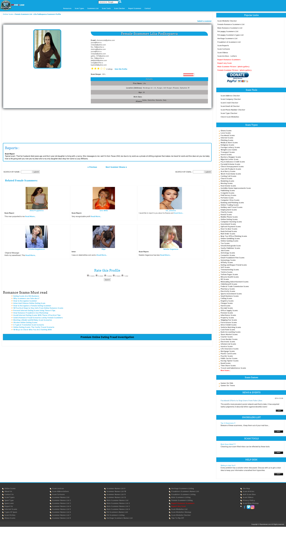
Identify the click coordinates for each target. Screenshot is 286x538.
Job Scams (225, 250)
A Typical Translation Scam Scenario (28, 325)
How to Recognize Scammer (25, 301)
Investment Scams (228, 224)
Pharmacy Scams (228, 289)
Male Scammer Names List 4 (118, 509)
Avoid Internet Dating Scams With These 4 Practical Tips (37, 315)
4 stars (100, 276)
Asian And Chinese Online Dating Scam (29, 303)
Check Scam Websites (230, 117)
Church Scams (226, 178)
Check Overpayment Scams (232, 166)
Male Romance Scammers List (229, 28)
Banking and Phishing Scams (232, 202)
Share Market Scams (229, 334)
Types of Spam (10, 512)
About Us (8, 491)
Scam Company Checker (231, 99)
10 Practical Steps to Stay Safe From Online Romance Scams (38, 308)
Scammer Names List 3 (61, 503)
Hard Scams (225, 306)
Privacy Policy (249, 500)
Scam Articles (248, 491)
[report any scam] (233, 78)
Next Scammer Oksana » (116, 167)
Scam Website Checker (227, 21)
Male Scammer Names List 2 (118, 503)
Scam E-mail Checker (229, 103)
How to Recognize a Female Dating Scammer (32, 306)
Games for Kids (227, 383)
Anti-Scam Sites (249, 494)
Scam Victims (9, 515)
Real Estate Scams (228, 186)
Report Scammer (134, 8)
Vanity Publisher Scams (230, 248)
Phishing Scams (227, 140)
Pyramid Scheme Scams (230, 164)
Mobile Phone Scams (229, 217)
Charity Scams (226, 212)
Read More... (30, 216)
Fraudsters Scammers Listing (183, 494)
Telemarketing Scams (230, 270)
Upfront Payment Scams (231, 226)
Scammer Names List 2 (61, 500)
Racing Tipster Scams (230, 361)
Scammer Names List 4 (61, 506)
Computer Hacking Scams (231, 222)
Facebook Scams (228, 135)
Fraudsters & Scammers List (229, 42)
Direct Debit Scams (229, 325)
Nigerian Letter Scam (229, 159)
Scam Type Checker (229, 113)
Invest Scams (226, 154)
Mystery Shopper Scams (231, 157)
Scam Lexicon (58, 488)
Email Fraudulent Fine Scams (232, 258)
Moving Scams (227, 183)
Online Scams (8, 14)
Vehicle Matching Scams (231, 327)
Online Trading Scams (230, 205)
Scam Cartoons (223, 49)
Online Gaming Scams (229, 241)
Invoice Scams (227, 346)
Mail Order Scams (228, 234)
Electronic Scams (228, 342)
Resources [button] (67, 8)
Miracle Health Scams (230, 277)
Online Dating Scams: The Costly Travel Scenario (33, 327)
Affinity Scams (227, 262)
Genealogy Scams (228, 260)
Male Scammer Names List (117, 500)
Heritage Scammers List (227, 38)
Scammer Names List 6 (61, 512)
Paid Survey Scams (228, 195)
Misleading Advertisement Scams (234, 282)
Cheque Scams (227, 303)
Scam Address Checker (230, 96)
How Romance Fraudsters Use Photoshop (30, 313)
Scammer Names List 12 (116, 497)
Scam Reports (223, 45)
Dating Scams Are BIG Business (26, 296)
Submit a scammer (204, 21)
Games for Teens (228, 385)
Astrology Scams (228, 253)
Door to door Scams (229, 229)
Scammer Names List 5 (61, 509)
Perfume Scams (227, 198)
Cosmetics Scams (228, 255)
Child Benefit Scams (229, 284)
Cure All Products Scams (231, 169)
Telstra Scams (226, 272)
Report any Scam (224, 63)
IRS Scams (225, 279)
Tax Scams (225, 243)
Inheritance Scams (228, 315)
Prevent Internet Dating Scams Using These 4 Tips (34, 310)
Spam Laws (9, 503)
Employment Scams (229, 210)
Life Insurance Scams (230, 349)
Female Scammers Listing (182, 500)
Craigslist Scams (227, 193)
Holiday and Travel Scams (231, 207)
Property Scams (227, 318)
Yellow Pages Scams (229, 274)
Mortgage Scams (228, 351)
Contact (148, 8)
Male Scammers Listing (180, 497)
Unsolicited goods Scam (231, 246)
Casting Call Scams (228, 176)
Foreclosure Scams (229, 322)
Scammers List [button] (93, 8)
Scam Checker (119, 8)
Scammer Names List (60, 497)
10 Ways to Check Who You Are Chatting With (32, 330)
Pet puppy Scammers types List (230, 35)
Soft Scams (225, 267)
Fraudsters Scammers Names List (185, 491)
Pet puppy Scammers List (227, 31)
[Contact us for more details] (278, 474)
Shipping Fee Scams (229, 320)
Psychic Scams (227, 356)
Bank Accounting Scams (231, 332)
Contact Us (9, 494)
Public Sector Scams (229, 358)
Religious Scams (227, 145)
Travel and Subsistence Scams (233, 368)
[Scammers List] (278, 431)
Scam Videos (222, 52)
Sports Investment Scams (231, 294)
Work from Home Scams (231, 174)
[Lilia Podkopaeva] (47, 49)
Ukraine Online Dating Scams (25, 322)
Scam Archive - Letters (227, 56)
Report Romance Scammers (229, 60)
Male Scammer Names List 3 (118, 506)
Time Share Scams (228, 365)
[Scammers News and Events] (279, 410)
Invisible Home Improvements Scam (236, 188)
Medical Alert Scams (229, 142)
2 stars (117, 276)
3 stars (109, 276)
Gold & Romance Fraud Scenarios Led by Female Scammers (38, 318)
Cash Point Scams (228, 330)
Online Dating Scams (229, 219)
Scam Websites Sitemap (181, 512)
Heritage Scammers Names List (120, 518)
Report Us (8, 506)
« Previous (92, 167)
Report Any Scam (178, 506)
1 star (126, 276)
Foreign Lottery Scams (230, 147)
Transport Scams (228, 152)
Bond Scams (226, 363)
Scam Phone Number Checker (233, 110)
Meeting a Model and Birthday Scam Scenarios (32, 320)
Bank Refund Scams (229, 231)
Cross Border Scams (229, 339)
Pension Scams (227, 313)
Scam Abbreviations (60, 491)
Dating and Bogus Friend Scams (234, 265)
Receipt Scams (227, 308)
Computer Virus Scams (230, 200)
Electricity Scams (228, 291)
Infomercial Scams (228, 344)
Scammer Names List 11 (116, 494)
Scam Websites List (179, 509)
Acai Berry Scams (228, 171)
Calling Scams (226, 298)
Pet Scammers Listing (115, 515)
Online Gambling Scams (230, 238)
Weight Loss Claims (229, 150)
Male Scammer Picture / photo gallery (233, 66)
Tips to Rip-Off (177, 518)
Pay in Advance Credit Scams (233, 162)
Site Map (246, 488)
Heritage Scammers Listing (182, 488)
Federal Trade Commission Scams (235, 286)
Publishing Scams (228, 190)
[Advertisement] (19, 125)
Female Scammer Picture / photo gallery (234, 70)
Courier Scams (227, 337)
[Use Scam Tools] (278, 452)
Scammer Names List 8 (61, 518)
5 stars (92, 276)
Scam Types (9, 497)
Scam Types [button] (79, 8)
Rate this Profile (121, 69)
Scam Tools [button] (106, 8)
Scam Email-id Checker (230, 106)
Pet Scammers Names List (117, 512)
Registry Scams (227, 301)
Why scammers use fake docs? (26, 298)
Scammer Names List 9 (116, 488)
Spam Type (9, 500)
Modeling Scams (227, 181)
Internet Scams (227, 138)
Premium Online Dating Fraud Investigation (107, 337)
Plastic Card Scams (228, 354)
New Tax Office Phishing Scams (234, 236)
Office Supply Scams (229, 310)
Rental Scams (226, 214)
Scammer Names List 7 (61, 515)
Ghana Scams (226, 131)
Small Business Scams (230, 296)
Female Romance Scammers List (230, 24)
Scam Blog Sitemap (251, 503)
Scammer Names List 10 (116, 491)
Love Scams (226, 133)
